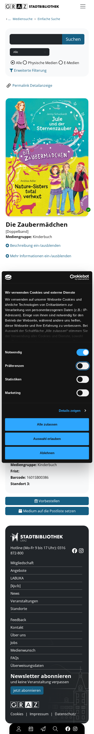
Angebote (18, 570)
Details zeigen (69, 410)
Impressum (39, 714)
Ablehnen (47, 453)
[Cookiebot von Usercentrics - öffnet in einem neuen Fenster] (70, 277)
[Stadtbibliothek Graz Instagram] (75, 728)
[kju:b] (15, 585)
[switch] (83, 365)
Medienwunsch (22, 650)
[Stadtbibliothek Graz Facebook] (67, 728)
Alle (19, 62)
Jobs (13, 642)
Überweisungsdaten (27, 665)
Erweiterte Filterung (30, 70)
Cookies (16, 714)
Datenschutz (65, 714)
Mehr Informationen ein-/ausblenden (40, 256)
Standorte (18, 608)
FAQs (14, 658)
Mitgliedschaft (22, 562)
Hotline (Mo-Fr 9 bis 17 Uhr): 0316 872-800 (37, 550)
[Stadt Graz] (47, 705)
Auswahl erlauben (47, 439)
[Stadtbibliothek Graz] (32, 6)
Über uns (18, 635)
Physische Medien (42, 62)
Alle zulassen (47, 424)
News (14, 593)
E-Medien (71, 62)
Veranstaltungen (24, 601)
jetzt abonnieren (27, 690)
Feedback (18, 619)
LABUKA (17, 578)
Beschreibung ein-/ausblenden (35, 245)
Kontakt (16, 627)
